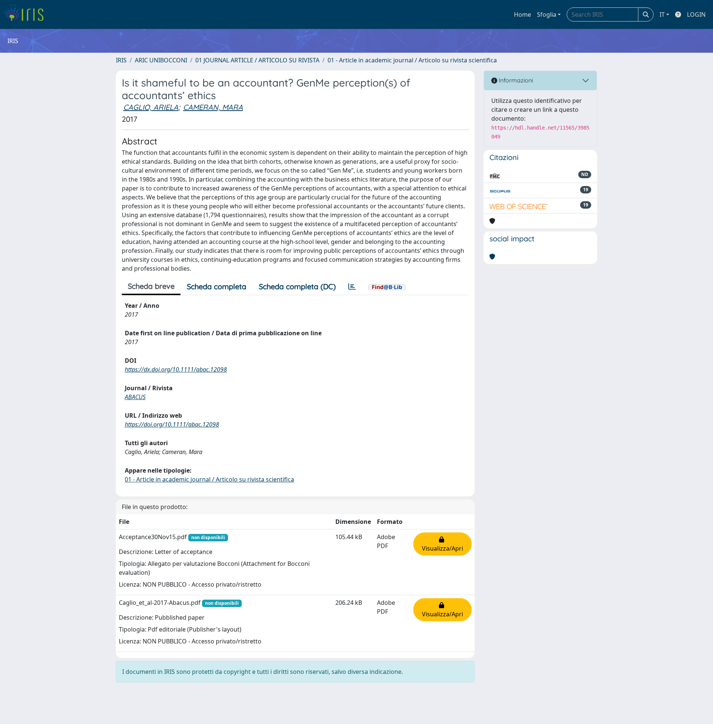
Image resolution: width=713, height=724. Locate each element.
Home (522, 14)
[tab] (352, 286)
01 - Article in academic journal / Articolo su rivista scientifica (412, 60)
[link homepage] (26, 14)
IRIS (121, 60)
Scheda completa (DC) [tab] (297, 286)
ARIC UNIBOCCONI (161, 60)
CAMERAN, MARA (213, 107)
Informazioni (515, 80)
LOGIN (696, 14)
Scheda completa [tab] (216, 286)
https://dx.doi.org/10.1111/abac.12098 (176, 369)
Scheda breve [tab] (151, 286)
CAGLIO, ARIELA (150, 107)
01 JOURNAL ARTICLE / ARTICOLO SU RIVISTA (257, 60)
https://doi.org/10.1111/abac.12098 (172, 424)
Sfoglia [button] (546, 14)
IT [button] (662, 14)
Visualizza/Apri (442, 543)
